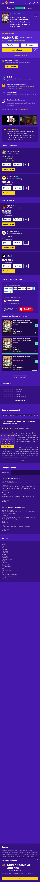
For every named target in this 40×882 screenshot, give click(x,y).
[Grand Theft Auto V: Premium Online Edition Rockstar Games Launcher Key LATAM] (20, 363)
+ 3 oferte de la (20, 55)
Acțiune (5, 415)
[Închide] (38, 860)
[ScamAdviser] (11, 301)
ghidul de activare (17, 88)
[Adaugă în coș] (35, 50)
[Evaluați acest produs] (8, 428)
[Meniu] (2, 2)
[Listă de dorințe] (29, 2)
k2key (9, 256)
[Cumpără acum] (10, 45)
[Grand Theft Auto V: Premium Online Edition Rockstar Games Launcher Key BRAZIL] (20, 345)
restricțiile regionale (17, 80)
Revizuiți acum (20, 400)
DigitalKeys (10, 206)
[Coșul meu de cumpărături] (33, 2)
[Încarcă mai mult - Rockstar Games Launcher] (3, 86)
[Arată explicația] (21, 179)
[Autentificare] (38, 2)
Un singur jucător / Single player (20, 415)
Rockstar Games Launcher (27, 86)
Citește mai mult (20, 460)
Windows (5, 579)
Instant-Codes (11, 176)
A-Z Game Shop (12, 231)
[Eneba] (10, 2)
